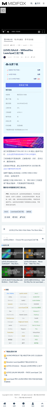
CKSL (10, 297)
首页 (13, 45)
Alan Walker (10, 293)
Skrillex (10, 329)
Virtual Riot (36, 332)
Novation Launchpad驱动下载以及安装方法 (21, 362)
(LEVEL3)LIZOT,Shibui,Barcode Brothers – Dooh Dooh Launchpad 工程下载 (12, 282)
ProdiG (36, 322)
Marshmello (10, 314)
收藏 (8, 217)
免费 (14, 406)
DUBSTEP (36, 297)
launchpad (10, 307)
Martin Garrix (23, 314)
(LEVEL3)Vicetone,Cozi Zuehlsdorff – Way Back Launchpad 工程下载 (10, 264)
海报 (15, 217)
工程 (19, 45)
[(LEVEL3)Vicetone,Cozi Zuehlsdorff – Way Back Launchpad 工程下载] (12, 254)
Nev (23, 318)
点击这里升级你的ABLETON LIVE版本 (21, 154)
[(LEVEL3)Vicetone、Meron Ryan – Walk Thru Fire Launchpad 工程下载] (34, 254)
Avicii (6, 211)
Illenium (10, 300)
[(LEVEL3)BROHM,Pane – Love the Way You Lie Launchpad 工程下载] (34, 272)
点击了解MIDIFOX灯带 (12, 169)
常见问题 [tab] (30, 39)
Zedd (23, 336)
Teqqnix (23, 329)
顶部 (42, 406)
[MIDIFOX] (4, 57)
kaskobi (10, 304)
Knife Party (23, 304)
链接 (23, 217)
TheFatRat (10, 332)
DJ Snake (23, 297)
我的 (32, 406)
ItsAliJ (23, 300)
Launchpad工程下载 (17, 211)
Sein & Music (36, 325)
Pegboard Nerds (23, 322)
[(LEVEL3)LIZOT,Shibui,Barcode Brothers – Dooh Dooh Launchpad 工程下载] (12, 272)
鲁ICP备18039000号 (25, 397)
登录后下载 (23, 85)
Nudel (36, 318)
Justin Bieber (36, 300)
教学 (10, 343)
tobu (23, 332)
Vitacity (10, 336)
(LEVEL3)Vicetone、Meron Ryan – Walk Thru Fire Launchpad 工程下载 (33, 264)
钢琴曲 (36, 343)
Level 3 (25, 45)
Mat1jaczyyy (10, 318)
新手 (23, 343)
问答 (23, 406)
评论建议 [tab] (20, 39)
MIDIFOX (17, 395)
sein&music (23, 325)
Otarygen (10, 322)
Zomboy (36, 336)
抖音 (36, 339)
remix (10, 325)
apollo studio (23, 293)
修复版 (29, 211)
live (10, 311)
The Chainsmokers (36, 329)
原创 (23, 339)
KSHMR (36, 304)
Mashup (36, 314)
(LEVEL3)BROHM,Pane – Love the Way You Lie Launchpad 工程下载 (34, 282)
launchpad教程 (36, 307)
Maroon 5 (36, 311)
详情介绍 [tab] (9, 39)
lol (23, 311)
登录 (38, 3)
